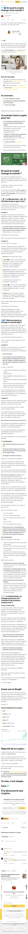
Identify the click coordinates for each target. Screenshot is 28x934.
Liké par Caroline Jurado (9, 850)
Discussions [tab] (13, 870)
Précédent (5, 827)
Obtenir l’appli (20, 928)
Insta (18, 85)
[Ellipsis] (26, 849)
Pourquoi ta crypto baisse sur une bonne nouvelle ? (10, 875)
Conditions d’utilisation (20, 811)
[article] (14, 878)
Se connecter (24, 1)
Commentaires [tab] (5, 836)
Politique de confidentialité (15, 917)
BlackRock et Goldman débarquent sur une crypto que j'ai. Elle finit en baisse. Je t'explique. (10, 878)
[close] (24, 886)
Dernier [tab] (8, 870)
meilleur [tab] (3, 870)
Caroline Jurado (7, 15)
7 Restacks (17, 818)
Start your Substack (10, 928)
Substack (5, 931)
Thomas (5, 858)
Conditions (21, 923)
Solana (20, 763)
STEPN (8, 711)
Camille (5, 848)
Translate (3, 5)
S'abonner (18, 1)
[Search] (25, 871)
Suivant (23, 827)
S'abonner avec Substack (15, 911)
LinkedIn (23, 85)
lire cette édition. (20, 52)
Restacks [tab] (11, 836)
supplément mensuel (18, 81)
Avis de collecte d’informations (18, 916)
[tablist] (7, 836)
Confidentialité (15, 923)
